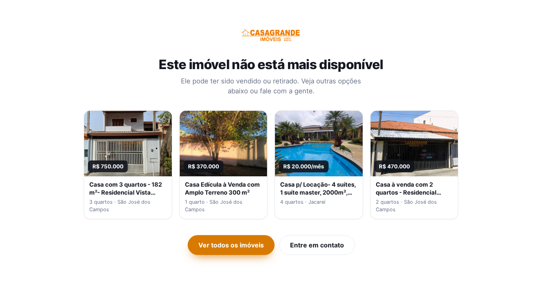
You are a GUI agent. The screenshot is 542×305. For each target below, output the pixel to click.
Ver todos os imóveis (231, 245)
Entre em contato (317, 245)
